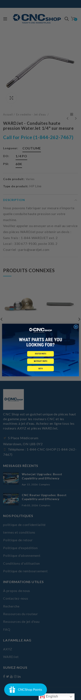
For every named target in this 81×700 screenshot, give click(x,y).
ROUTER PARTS (40, 354)
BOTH (40, 368)
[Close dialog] (76, 327)
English (51, 696)
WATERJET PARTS (40, 361)
